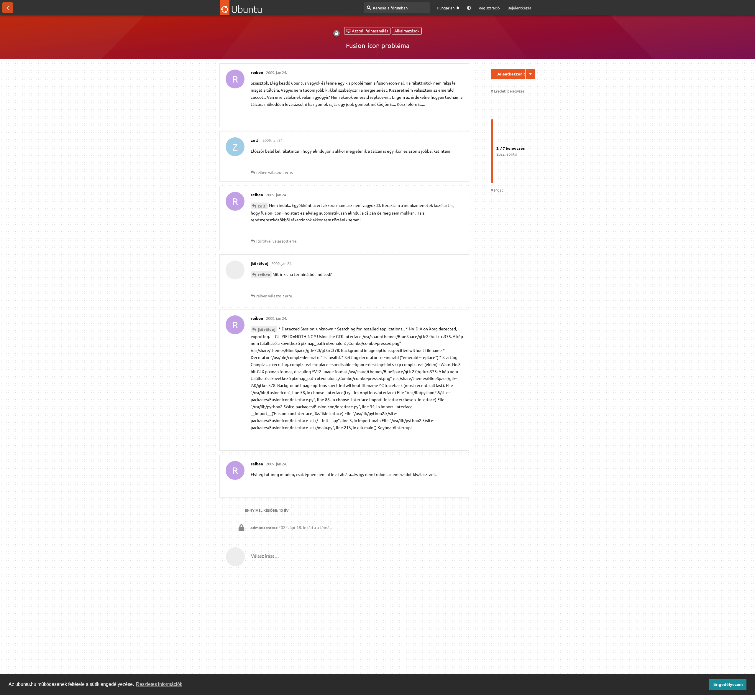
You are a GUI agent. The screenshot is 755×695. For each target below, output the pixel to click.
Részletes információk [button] (159, 684)
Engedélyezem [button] (728, 684)
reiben (264, 274)
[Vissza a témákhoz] (7, 7)
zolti (262, 205)
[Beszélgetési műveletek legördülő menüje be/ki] (530, 74)
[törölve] (266, 329)
